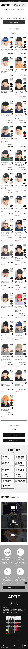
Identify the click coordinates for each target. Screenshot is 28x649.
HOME (3, 9)
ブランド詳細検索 (14, 22)
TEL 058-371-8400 (10, 612)
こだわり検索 (14, 435)
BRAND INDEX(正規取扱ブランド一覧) (13, 9)
